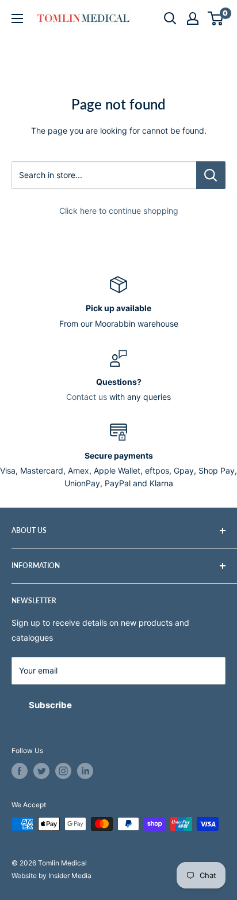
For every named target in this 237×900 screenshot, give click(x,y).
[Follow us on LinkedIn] (85, 771)
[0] (216, 18)
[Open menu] (17, 18)
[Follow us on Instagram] (63, 771)
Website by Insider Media (51, 875)
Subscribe (50, 704)
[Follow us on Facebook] (20, 771)
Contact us (86, 397)
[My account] (192, 18)
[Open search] (170, 18)
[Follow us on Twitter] (41, 771)
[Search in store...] (210, 175)
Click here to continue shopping (118, 210)
